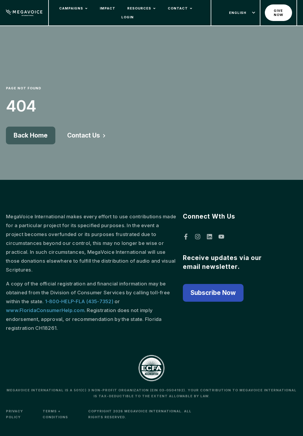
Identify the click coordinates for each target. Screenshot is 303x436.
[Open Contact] (191, 8)
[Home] (24, 13)
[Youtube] (221, 237)
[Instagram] (198, 237)
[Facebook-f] (186, 237)
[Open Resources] (154, 8)
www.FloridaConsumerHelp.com (45, 310)
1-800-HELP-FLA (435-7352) (79, 301)
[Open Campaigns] (86, 8)
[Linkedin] (209, 237)
